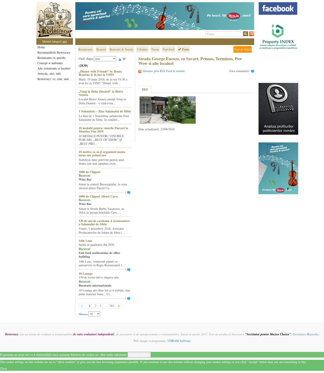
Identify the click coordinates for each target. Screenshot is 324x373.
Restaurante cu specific (51, 58)
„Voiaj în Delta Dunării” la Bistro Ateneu (101, 93)
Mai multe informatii (114, 354)
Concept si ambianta (50, 63)
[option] (164, 16)
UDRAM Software (179, 341)
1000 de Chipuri (89, 172)
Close (3, 368)
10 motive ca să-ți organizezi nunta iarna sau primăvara (102, 153)
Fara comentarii (239, 71)
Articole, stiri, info (49, 73)
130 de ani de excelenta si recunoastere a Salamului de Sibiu (104, 222)
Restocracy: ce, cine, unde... (55, 79)
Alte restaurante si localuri (53, 68)
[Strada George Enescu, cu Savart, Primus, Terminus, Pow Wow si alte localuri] (167, 109)
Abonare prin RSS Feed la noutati (163, 71)
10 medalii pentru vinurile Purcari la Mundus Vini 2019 (103, 130)
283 (112, 306)
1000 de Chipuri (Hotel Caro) (98, 196)
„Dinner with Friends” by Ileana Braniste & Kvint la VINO (100, 73)
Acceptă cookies (139, 354)
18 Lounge (86, 273)
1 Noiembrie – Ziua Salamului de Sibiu (105, 111)
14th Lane (85, 240)
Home (41, 47)
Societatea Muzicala (305, 334)
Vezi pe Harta (242, 49)
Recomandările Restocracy (53, 52)
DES (145, 89)
